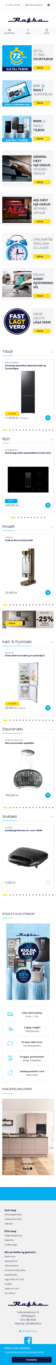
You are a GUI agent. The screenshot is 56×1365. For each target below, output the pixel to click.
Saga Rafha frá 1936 (14, 1279)
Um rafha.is (9, 1293)
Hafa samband (35, 5)
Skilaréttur (9, 1240)
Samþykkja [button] (31, 1359)
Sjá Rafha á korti (29, 1331)
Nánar (40, 67)
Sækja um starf (11, 1288)
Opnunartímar (11, 1261)
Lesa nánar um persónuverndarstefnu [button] (24, 1352)
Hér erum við (14, 5)
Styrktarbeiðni (10, 1274)
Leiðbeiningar (10, 1244)
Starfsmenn (10, 1256)
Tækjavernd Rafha (13, 1219)
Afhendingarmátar (13, 1214)
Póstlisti (8, 1284)
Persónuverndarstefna (15, 1270)
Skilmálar (8, 1223)
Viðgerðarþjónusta (13, 1235)
